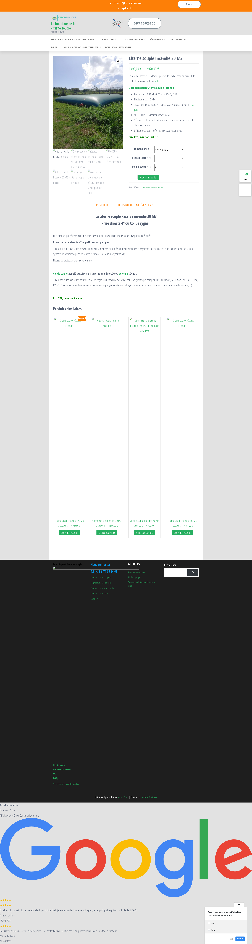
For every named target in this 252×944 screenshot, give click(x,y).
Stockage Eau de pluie (109, 39)
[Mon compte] (245, 190)
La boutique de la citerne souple (63, 26)
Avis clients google (134, 577)
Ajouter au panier (148, 177)
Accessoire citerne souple (136, 572)
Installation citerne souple (118, 47)
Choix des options (69, 532)
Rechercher (170, 565)
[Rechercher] (192, 572)
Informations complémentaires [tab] (135, 205)
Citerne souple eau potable (101, 582)
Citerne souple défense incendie (153, 187)
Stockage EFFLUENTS (179, 39)
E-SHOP (54, 47)
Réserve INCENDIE (157, 39)
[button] (118, 61)
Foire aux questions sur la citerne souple (82, 47)
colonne (123, 273)
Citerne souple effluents (99, 593)
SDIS (156, 81)
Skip (231, 939)
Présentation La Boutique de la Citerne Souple (72, 39)
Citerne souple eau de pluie (101, 577)
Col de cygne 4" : (141, 167)
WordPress (123, 797)
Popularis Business (148, 797)
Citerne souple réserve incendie (102, 588)
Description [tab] (101, 205)
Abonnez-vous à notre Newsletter (66, 784)
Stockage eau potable (135, 39)
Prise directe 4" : (141, 158)
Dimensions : (141, 149)
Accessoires (95, 598)
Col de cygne (60, 273)
